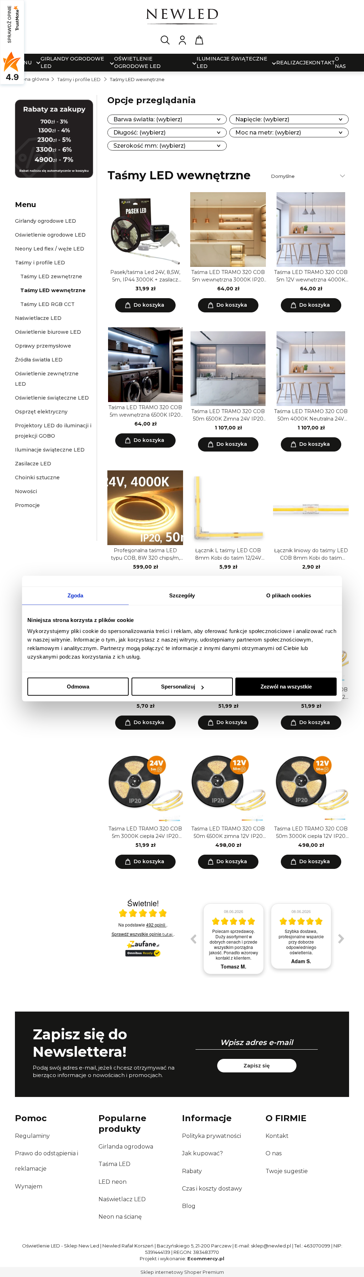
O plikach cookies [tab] (288, 595)
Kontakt (277, 1136)
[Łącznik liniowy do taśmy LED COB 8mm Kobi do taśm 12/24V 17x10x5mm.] (311, 507)
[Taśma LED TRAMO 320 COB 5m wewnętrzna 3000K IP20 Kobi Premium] (228, 229)
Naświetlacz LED (122, 1199)
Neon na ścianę (120, 1216)
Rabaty (192, 1171)
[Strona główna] (182, 18)
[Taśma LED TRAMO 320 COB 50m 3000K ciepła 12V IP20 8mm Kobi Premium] (311, 786)
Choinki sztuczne (37, 477)
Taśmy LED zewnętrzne (51, 276)
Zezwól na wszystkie (286, 687)
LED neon (112, 1181)
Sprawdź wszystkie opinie (142, 934)
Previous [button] (193, 939)
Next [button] (341, 939)
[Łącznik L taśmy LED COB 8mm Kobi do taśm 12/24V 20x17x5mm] (228, 507)
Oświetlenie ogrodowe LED (50, 235)
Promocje (27, 505)
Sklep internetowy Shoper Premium (182, 1272)
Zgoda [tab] (76, 595)
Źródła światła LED (39, 360)
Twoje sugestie (287, 1171)
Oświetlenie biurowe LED (48, 332)
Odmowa (78, 687)
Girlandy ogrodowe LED (45, 221)
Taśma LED (114, 1164)
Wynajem (28, 1186)
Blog (189, 1206)
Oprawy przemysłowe (43, 346)
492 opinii (156, 925)
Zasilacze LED (33, 463)
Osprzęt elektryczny (41, 411)
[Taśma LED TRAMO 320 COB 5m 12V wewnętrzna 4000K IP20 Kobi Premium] (311, 229)
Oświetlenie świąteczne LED (52, 398)
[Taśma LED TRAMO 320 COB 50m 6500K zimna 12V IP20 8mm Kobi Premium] (228, 786)
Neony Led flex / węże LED (49, 249)
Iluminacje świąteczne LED (50, 450)
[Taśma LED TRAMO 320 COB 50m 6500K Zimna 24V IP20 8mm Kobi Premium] (228, 368)
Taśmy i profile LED (40, 262)
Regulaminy (32, 1136)
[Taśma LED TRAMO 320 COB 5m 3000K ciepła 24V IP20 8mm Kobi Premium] (145, 786)
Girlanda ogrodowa (125, 1146)
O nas (274, 1153)
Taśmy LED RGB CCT (47, 304)
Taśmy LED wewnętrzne (53, 290)
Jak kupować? (202, 1153)
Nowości (26, 491)
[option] (233, 938)
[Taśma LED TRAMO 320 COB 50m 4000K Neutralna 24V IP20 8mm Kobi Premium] (311, 368)
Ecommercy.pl (205, 1258)
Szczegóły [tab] (182, 595)
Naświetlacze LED (38, 318)
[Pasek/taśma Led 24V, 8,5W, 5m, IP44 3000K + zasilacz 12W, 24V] (145, 229)
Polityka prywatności (211, 1136)
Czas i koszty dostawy (212, 1188)
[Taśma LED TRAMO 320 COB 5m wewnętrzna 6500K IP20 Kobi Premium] (145, 364)
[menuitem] (73, 62)
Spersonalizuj (178, 687)
